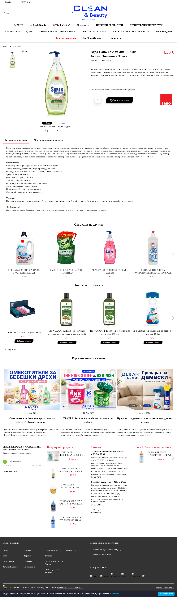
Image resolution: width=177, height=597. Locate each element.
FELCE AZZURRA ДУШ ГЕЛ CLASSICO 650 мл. (70, 518)
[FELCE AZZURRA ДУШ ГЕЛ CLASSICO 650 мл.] (53, 528)
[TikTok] (172, 2)
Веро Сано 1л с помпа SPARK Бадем (110, 271)
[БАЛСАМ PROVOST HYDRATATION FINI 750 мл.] (141, 463)
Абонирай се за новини (102, 510)
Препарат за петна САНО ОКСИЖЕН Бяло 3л (24, 271)
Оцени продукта (64, 127)
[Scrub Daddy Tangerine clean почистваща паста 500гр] (53, 495)
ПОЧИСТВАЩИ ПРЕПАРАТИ (146, 25)
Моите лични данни (165, 588)
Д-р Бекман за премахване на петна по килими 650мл (153, 332)
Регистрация (8, 561)
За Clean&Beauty (92, 38)
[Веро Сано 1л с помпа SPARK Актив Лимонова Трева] (55, 117)
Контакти (116, 38)
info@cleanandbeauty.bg (110, 549)
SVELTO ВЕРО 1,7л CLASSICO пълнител (67, 271)
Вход (5, 556)
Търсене (27, 556)
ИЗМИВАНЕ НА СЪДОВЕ (18, 31)
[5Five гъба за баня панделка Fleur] (24, 309)
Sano (19, 46)
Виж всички (96, 513)
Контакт (27, 550)
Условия (48, 556)
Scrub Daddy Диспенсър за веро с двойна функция (71, 454)
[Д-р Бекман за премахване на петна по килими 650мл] (153, 309)
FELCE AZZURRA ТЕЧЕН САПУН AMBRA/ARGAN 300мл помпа (71, 502)
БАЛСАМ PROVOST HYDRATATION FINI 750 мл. (159, 454)
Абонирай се (10, 349)
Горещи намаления (66, 38)
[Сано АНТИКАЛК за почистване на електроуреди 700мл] (153, 248)
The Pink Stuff (62, 25)
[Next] (172, 254)
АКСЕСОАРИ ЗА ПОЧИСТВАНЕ (131, 31)
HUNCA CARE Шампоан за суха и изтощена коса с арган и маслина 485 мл (67, 333)
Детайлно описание (15, 140)
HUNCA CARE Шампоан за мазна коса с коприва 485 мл (110, 332)
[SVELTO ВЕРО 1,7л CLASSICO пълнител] (67, 248)
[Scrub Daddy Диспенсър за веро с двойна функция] (53, 461)
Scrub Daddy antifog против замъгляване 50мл (71, 470)
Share (48, 123)
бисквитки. (115, 594)
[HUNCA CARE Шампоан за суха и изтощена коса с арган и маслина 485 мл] (67, 309)
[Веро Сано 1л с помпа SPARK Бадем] (110, 248)
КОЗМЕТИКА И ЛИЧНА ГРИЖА (57, 31)
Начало (5, 46)
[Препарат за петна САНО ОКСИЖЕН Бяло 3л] (24, 248)
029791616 (25, 2)
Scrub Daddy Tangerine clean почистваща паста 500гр (70, 486)
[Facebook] (164, 2)
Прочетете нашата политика (70, 588)
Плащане (28, 561)
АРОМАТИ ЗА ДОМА (94, 31)
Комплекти (83, 25)
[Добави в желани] (172, 90)
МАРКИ (18, 25)
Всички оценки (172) (12, 471)
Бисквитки (71, 550)
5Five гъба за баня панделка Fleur (24, 332)
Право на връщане (53, 550)
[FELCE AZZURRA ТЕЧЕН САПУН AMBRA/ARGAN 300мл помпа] (53, 512)
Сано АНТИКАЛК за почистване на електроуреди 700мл (153, 271)
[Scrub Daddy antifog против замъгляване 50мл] (53, 479)
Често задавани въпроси (48, 140)
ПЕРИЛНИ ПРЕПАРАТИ (109, 25)
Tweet (62, 123)
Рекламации (29, 567)
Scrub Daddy (39, 25)
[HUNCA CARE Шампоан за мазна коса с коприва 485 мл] (110, 309)
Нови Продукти (164, 31)
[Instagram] (168, 2)
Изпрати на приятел (47, 127)
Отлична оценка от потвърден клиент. (17, 453)
